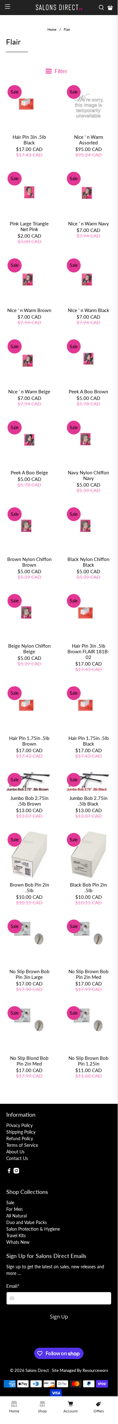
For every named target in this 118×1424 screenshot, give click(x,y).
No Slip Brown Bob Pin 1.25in (88, 1060)
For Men (14, 1209)
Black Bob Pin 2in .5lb (88, 887)
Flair (67, 29)
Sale (10, 1202)
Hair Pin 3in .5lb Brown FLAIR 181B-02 (88, 651)
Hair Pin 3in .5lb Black (29, 139)
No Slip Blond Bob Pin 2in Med (29, 1060)
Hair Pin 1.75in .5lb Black (88, 741)
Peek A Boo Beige (29, 472)
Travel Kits (16, 1235)
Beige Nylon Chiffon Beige (29, 648)
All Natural (16, 1215)
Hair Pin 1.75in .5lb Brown (29, 741)
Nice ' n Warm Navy (88, 223)
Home (51, 29)
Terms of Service (22, 1145)
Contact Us (17, 1158)
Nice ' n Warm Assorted (88, 139)
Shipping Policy (20, 1132)
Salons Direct (37, 1370)
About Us (15, 1151)
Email (12, 1286)
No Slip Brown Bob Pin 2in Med (88, 974)
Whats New (18, 1242)
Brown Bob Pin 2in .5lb (29, 887)
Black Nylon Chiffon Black (88, 562)
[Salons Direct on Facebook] (9, 1171)
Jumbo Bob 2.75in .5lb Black (88, 800)
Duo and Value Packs (26, 1222)
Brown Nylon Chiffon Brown (29, 562)
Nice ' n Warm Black (88, 310)
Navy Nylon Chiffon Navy (88, 475)
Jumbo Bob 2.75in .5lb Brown (29, 800)
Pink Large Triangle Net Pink (29, 226)
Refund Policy (19, 1138)
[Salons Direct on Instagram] (16, 1171)
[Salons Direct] (59, 7)
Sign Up (59, 1316)
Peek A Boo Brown (88, 391)
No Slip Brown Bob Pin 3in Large (29, 974)
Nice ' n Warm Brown (29, 310)
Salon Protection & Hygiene (33, 1229)
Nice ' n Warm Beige (29, 391)
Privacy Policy (19, 1125)
